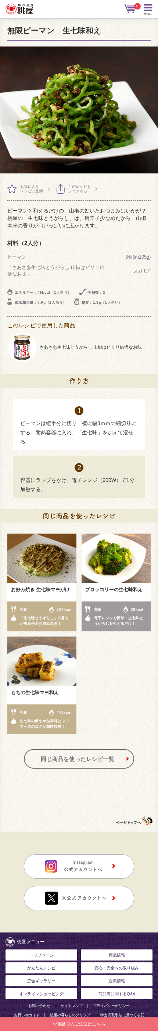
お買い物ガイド (27, 1015)
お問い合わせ (39, 1006)
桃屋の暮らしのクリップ (70, 1015)
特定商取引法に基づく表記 (122, 1015)
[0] (130, 9)
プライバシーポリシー (111, 1006)
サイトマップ (72, 1006)
